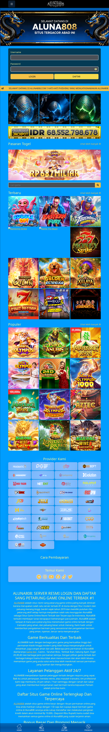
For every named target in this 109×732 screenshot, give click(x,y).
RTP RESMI (54, 112)
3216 (56, 202)
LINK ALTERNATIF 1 (54, 95)
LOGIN (32, 83)
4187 (36, 202)
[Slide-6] (66, 49)
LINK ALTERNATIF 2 (54, 103)
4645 (94, 202)
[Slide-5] (62, 49)
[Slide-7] (71, 49)
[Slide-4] (57, 49)
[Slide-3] (52, 49)
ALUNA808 (19, 669)
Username (16, 58)
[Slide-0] (38, 49)
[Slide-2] (47, 49)
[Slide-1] (43, 49)
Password (15, 70)
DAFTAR (76, 83)
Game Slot (31, 718)
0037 (75, 202)
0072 (17, 202)
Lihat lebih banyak (89, 191)
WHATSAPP (55, 120)
